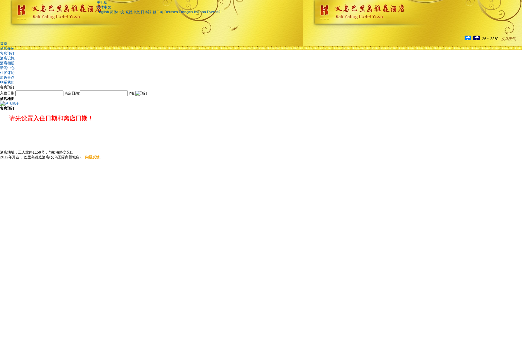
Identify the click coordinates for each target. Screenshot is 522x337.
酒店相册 (7, 63)
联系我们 (7, 82)
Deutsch (171, 12)
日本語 (146, 12)
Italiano (200, 12)
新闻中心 (7, 68)
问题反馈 (92, 157)
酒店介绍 (7, 48)
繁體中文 (132, 12)
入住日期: (7, 93)
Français (186, 12)
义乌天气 (508, 39)
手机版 (102, 2)
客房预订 (7, 53)
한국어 (158, 12)
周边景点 (7, 77)
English (103, 12)
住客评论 (7, 73)
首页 (3, 44)
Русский (214, 12)
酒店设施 (7, 58)
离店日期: (72, 93)
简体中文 (104, 7)
